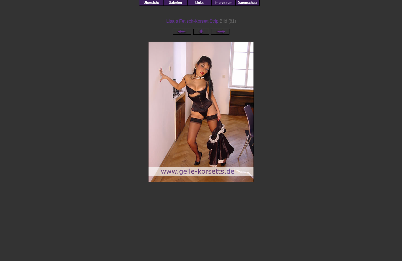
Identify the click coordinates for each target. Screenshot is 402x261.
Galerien (175, 3)
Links (199, 3)
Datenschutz (247, 3)
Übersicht (151, 3)
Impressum (223, 3)
